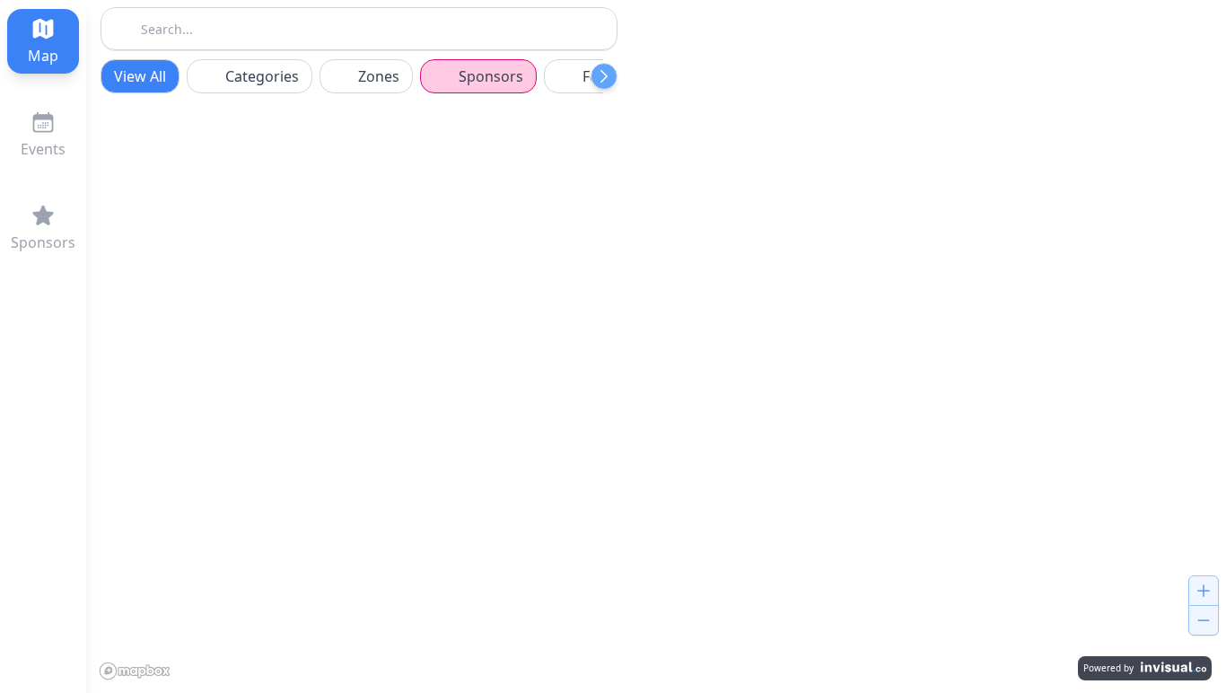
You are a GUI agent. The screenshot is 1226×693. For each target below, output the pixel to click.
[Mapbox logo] (138, 669)
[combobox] (359, 26)
